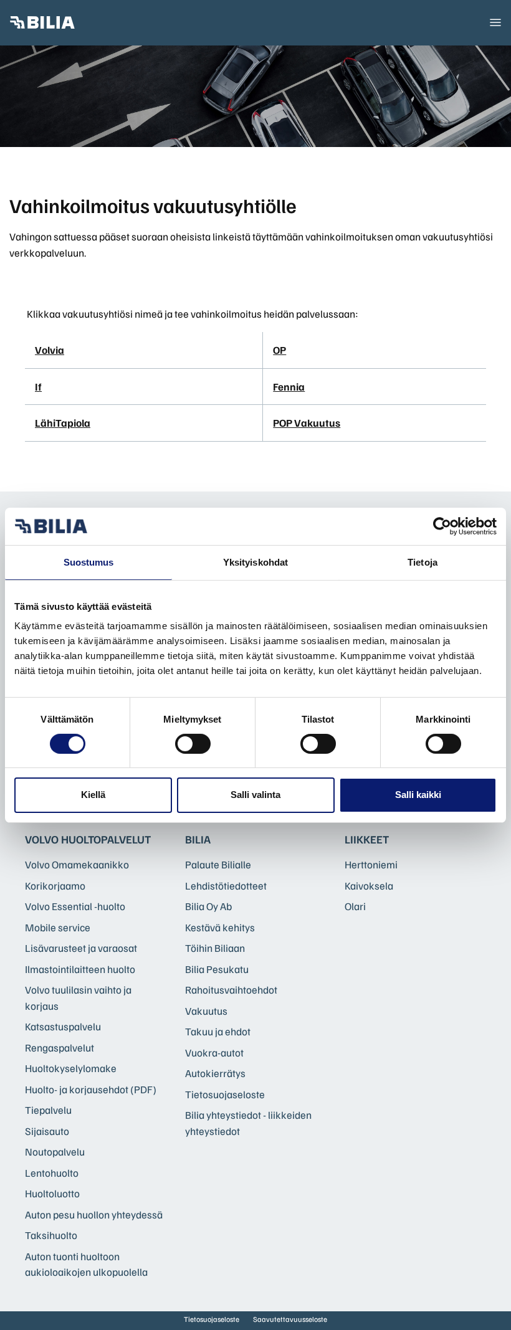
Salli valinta (255, 794)
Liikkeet (367, 839)
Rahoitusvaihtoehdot (231, 989)
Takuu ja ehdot (218, 1031)
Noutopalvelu (55, 1151)
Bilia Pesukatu (217, 969)
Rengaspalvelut (59, 1047)
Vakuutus (206, 1010)
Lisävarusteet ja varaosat (81, 947)
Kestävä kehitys (220, 927)
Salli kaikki (418, 794)
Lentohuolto (52, 1172)
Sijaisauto (47, 1131)
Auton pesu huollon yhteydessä (94, 1214)
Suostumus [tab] (89, 561)
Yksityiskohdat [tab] (255, 561)
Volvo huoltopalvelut (88, 839)
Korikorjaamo (55, 885)
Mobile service (57, 927)
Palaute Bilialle (218, 864)
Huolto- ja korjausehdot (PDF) (90, 1089)
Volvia (49, 349)
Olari (355, 906)
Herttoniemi (371, 864)
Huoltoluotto (52, 1193)
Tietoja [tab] (422, 561)
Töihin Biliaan (215, 947)
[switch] (193, 744)
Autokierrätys (215, 1073)
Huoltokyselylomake (71, 1068)
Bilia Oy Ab (208, 906)
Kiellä (93, 794)
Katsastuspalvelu (63, 1026)
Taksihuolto (51, 1235)
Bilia (198, 839)
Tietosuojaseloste (225, 1094)
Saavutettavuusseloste (290, 1319)
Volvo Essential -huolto (75, 906)
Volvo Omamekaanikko (77, 864)
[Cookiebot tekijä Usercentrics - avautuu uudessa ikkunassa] (442, 525)
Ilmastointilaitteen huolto (80, 969)
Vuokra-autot (214, 1052)
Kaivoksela (369, 885)
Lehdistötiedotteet (226, 885)
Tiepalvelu (48, 1109)
